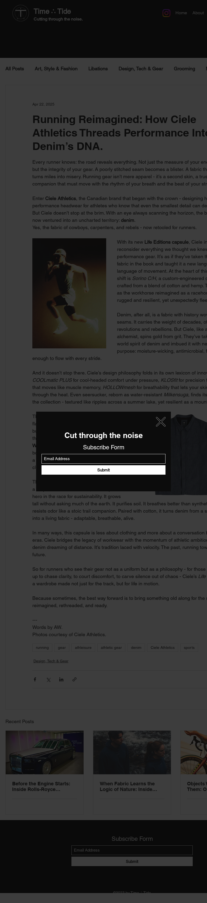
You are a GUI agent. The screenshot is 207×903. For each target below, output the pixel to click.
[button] (160, 421)
